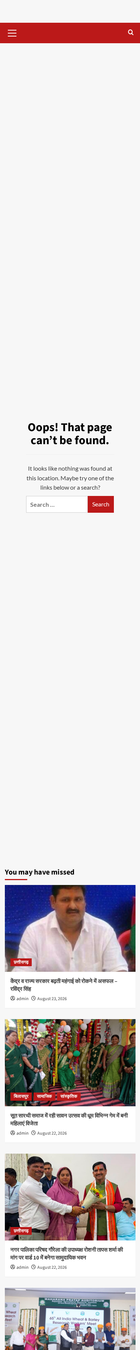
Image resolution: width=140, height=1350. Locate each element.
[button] (12, 32)
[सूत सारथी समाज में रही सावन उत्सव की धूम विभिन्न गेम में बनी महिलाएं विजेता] (70, 1062)
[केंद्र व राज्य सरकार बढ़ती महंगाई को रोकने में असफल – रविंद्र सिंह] (70, 928)
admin (22, 999)
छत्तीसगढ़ (21, 962)
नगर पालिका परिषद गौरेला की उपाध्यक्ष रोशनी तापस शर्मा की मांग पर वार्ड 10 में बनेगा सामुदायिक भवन (66, 1254)
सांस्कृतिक (68, 1096)
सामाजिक (44, 1096)
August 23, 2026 (52, 999)
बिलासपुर (21, 1096)
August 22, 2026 (52, 1133)
